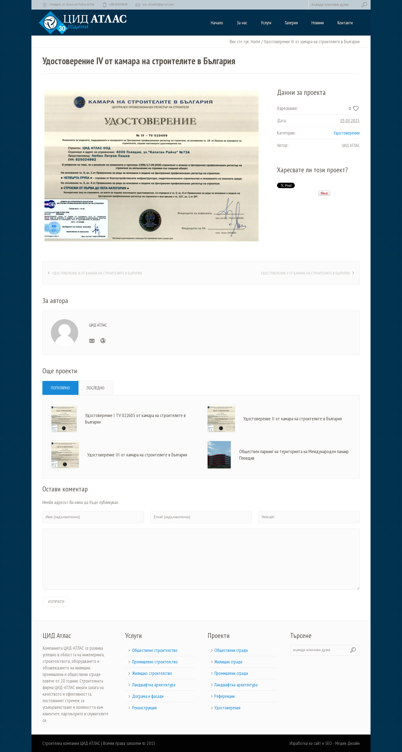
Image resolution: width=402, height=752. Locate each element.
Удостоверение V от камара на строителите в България (305, 273)
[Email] (92, 340)
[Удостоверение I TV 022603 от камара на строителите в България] (64, 418)
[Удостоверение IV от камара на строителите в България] (151, 166)
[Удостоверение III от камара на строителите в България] (65, 454)
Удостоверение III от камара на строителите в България (97, 273)
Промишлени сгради (231, 673)
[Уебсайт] (103, 340)
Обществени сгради (231, 650)
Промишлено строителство (155, 662)
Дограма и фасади (148, 696)
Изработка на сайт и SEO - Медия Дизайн (325, 743)
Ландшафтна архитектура (153, 685)
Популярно (60, 387)
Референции (224, 696)
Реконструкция (144, 708)
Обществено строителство (154, 650)
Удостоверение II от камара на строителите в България (292, 418)
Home (255, 42)
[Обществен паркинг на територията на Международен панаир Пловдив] (219, 454)
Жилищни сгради (228, 662)
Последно (95, 387)
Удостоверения (347, 133)
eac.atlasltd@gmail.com (158, 4)
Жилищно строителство (152, 673)
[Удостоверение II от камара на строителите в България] (221, 418)
